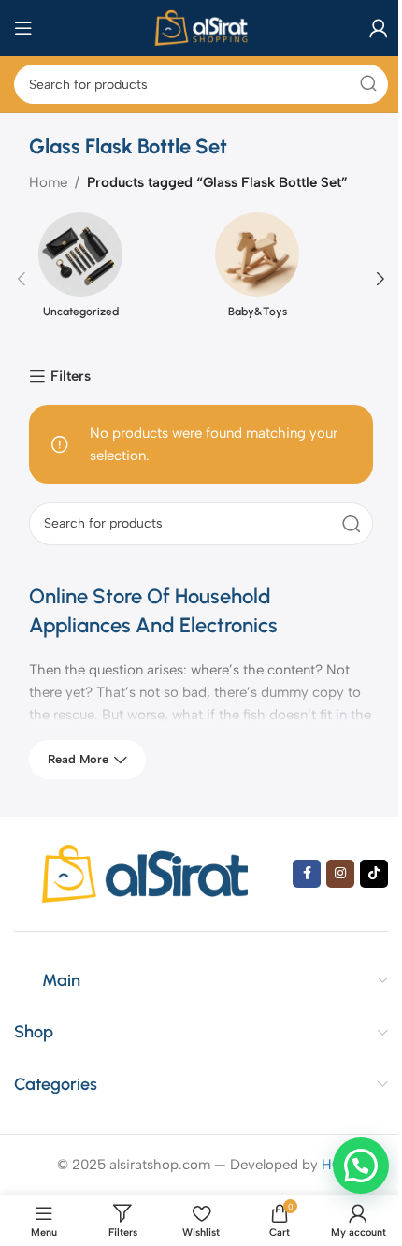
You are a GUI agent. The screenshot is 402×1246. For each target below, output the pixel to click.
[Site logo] (200, 27)
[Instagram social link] (340, 874)
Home (48, 182)
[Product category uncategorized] (80, 278)
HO (332, 1164)
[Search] (368, 84)
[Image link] (145, 872)
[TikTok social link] (374, 874)
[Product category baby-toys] (257, 278)
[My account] (378, 28)
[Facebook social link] (307, 874)
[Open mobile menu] (23, 28)
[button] (21, 278)
